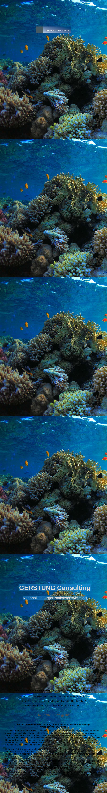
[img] (53, 337)
